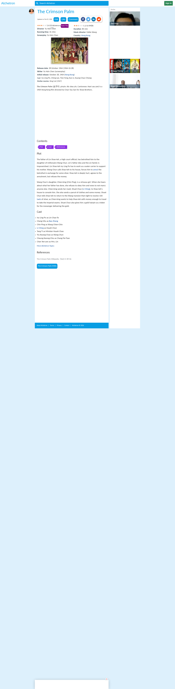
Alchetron (8, 3)
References (61, 177)
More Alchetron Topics (45, 276)
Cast (50, 177)
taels (39, 229)
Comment (73, 19)
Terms (52, 603)
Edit (56, 19)
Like (63, 19)
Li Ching (86, 219)
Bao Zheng (53, 251)
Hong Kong (85, 36)
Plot (41, 177)
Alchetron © (78, 603)
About (42, 603)
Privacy (59, 603)
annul (95, 199)
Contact (66, 603)
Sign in (168, 3)
